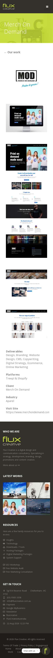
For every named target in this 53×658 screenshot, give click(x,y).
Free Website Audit (15, 568)
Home (8, 648)
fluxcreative (11, 615)
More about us (10, 465)
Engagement (42, 645)
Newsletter (11, 611)
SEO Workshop (13, 564)
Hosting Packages (14, 550)
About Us (19, 648)
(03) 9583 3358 (14, 597)
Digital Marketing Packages (19, 554)
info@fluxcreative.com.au (18, 601)
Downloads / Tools (15, 547)
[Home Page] (12, 442)
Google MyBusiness (15, 608)
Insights (10, 540)
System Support (13, 557)
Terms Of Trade (10, 645)
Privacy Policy (27, 645)
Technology (12, 543)
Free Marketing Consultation (19, 571)
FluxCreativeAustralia (16, 618)
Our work (13, 52)
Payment (10, 604)
